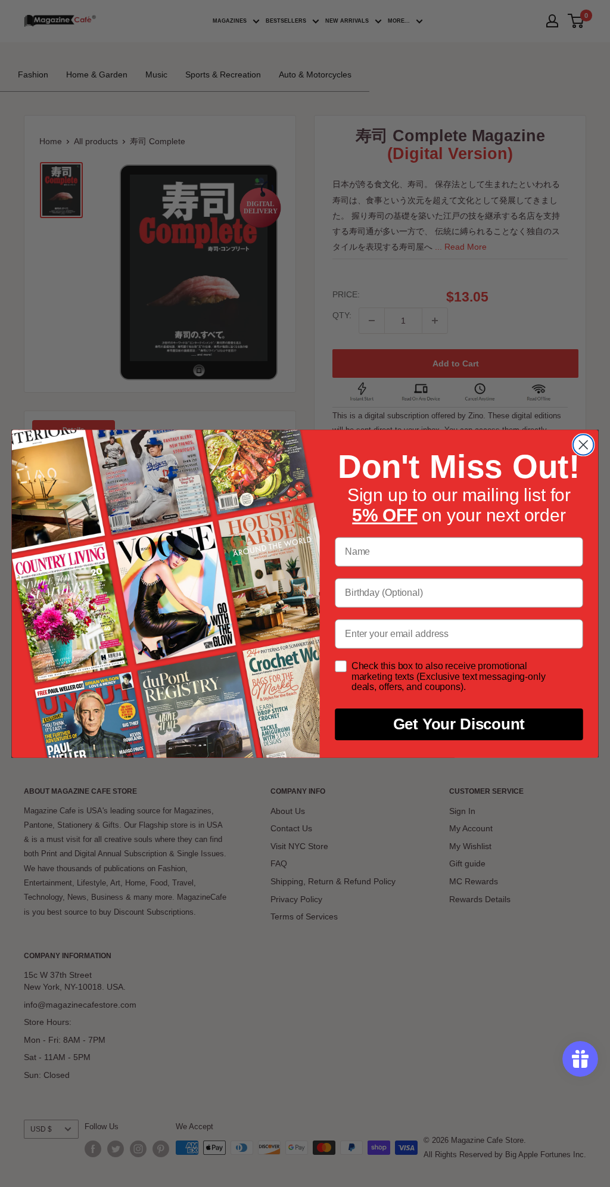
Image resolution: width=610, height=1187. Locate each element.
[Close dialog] (583, 444)
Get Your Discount (459, 724)
